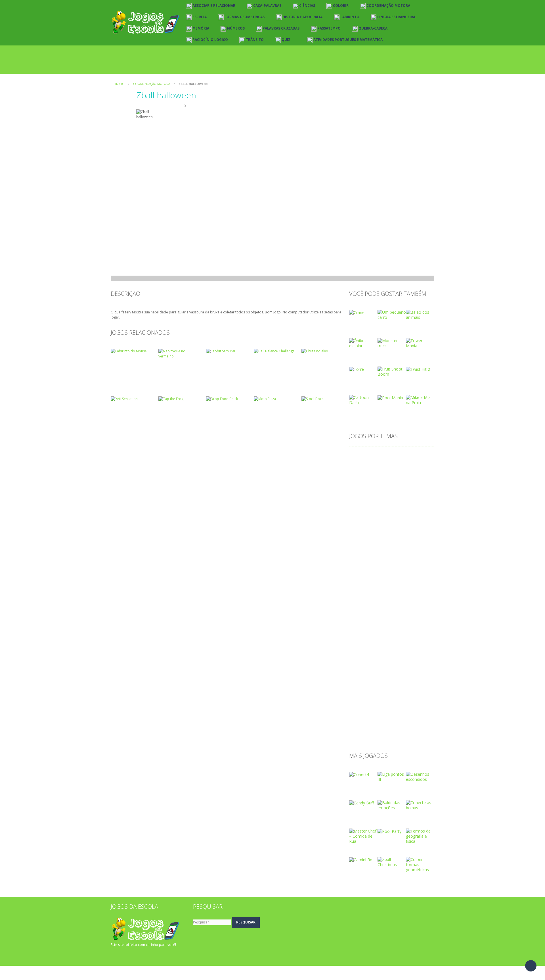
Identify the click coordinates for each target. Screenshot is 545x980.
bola (375, 483)
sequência (378, 711)
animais (420, 456)
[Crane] (356, 312)
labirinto (359, 611)
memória (417, 629)
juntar (414, 602)
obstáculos (383, 656)
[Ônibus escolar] (363, 343)
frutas (357, 593)
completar (379, 511)
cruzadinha (362, 538)
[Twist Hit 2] (418, 369)
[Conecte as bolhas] (420, 805)
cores (413, 520)
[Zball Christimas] (392, 861)
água (356, 738)
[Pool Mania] (390, 397)
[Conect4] (359, 774)
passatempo (363, 674)
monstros (380, 638)
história (359, 602)
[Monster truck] (392, 343)
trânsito (382, 729)
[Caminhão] (360, 859)
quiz (409, 693)
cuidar (401, 538)
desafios (380, 547)
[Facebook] (115, 956)
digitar (383, 556)
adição (358, 456)
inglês (397, 602)
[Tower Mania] (420, 343)
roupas (407, 702)
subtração (361, 720)
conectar (403, 511)
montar (402, 638)
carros (374, 493)
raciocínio (361, 702)
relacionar (385, 702)
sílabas (383, 720)
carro (357, 493)
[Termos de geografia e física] (420, 835)
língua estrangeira (399, 620)
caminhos (410, 483)
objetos (359, 656)
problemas (385, 683)
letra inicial (412, 611)
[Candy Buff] (361, 802)
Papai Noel (399, 665)
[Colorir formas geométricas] (420, 864)
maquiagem (363, 629)
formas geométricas (410, 583)
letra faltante (385, 611)
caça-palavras (398, 493)
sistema (400, 711)
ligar (372, 620)
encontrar (383, 574)
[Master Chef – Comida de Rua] (363, 835)
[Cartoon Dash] (363, 399)
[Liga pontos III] (392, 776)
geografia (412, 593)
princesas (361, 683)
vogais (417, 729)
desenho (402, 547)
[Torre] (356, 369)
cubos (383, 538)
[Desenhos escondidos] (420, 776)
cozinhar (412, 529)
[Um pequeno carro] (392, 314)
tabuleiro (360, 729)
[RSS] (123, 956)
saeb (424, 702)
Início (119, 84)
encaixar (360, 574)
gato (393, 593)
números (406, 647)
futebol (375, 593)
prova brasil (412, 683)
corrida (392, 529)
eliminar (404, 565)
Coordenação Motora (151, 84)
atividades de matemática (400, 474)
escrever (406, 574)
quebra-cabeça (385, 693)
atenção (381, 465)
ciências (359, 502)
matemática (391, 629)
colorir (358, 511)
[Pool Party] (389, 831)
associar (360, 465)
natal (387, 647)
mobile (358, 638)
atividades (361, 474)
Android (399, 456)
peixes (387, 674)
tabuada (403, 720)
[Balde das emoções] (392, 805)
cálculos (420, 538)
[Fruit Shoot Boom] (392, 371)
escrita (358, 583)
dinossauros (363, 565)
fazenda (378, 583)
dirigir (386, 565)
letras (357, 620)
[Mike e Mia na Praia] (420, 399)
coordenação (389, 520)
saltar (357, 711)
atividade (403, 465)
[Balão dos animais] (420, 314)
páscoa (359, 693)
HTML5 (379, 602)
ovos (356, 665)
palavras (375, 665)
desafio (359, 547)
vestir (400, 729)
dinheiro (402, 556)
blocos (358, 483)
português (408, 674)
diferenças (361, 556)
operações (409, 656)
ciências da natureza (391, 502)
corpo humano (366, 529)
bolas (390, 483)
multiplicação (364, 647)
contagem (361, 520)
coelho (423, 502)
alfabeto (378, 456)
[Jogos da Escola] (145, 22)
